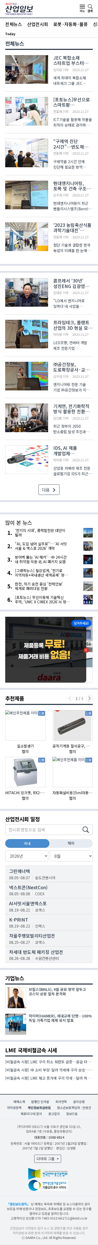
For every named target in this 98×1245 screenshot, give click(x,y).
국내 (27, 843)
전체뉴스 (13, 24)
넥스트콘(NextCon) (28, 887)
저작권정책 (14, 1107)
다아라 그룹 (46, 1158)
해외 (71, 843)
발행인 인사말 (40, 1101)
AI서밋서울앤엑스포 (28, 903)
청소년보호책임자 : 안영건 (74, 1107)
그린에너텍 (19, 871)
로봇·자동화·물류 (70, 24)
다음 (46, 490)
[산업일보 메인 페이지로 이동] (19, 8)
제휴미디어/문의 (31, 1113)
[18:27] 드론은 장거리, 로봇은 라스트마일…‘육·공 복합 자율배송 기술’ (56, 34)
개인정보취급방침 (39, 1107)
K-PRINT (18, 919)
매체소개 (19, 1101)
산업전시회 (37, 24)
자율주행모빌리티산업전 (32, 935)
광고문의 (54, 1113)
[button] (89, 698)
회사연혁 (61, 1101)
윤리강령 (79, 1101)
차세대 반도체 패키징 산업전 (36, 952)
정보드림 (72, 1113)
